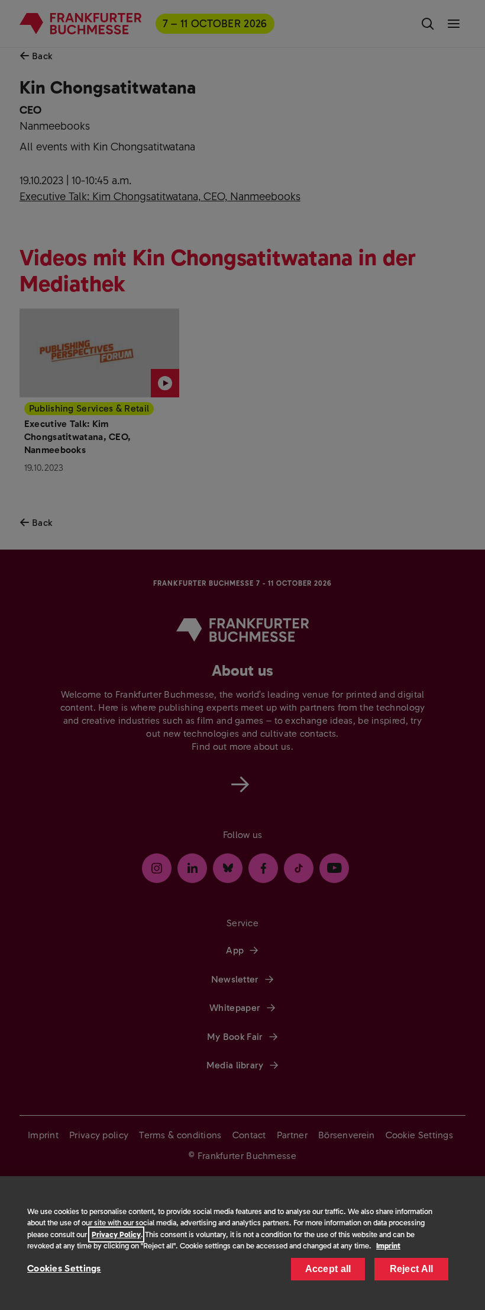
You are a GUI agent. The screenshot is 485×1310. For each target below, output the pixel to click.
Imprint (388, 1245)
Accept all (328, 1269)
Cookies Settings (64, 1268)
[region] (242, 1243)
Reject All (412, 1269)
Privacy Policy (116, 1234)
